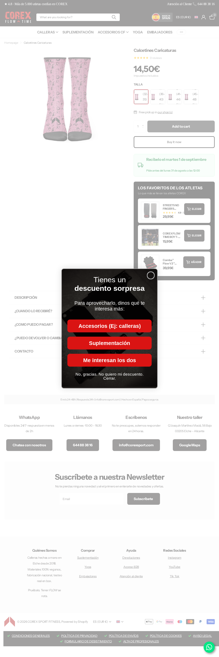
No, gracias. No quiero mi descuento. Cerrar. (109, 376)
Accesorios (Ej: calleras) (109, 326)
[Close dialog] (150, 275)
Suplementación (109, 343)
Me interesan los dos (109, 360)
